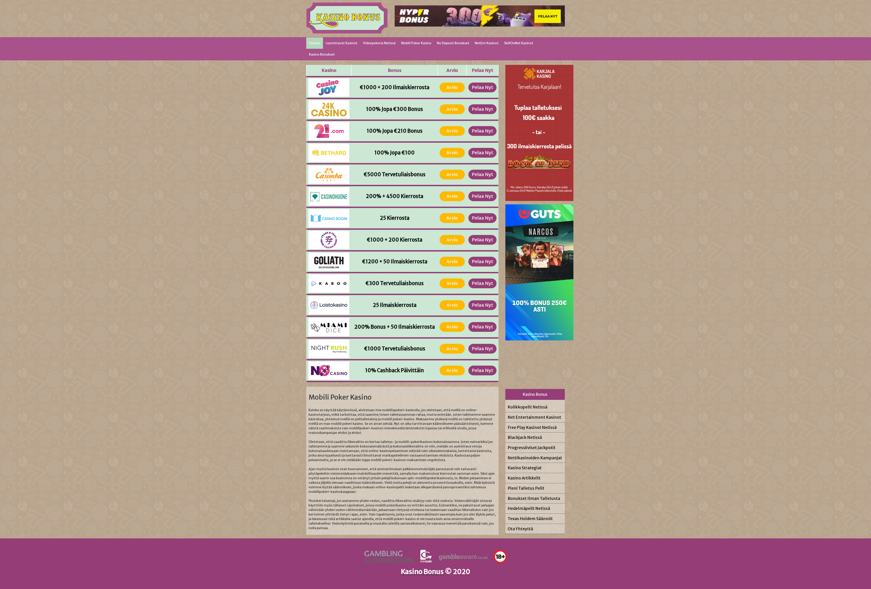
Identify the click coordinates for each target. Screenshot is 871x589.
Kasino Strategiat (525, 467)
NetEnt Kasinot (487, 43)
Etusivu (316, 43)
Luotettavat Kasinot (341, 43)
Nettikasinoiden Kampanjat (535, 457)
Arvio (452, 87)
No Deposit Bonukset (453, 43)
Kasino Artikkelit (524, 478)
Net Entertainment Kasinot (534, 417)
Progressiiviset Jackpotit (531, 447)
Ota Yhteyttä (520, 528)
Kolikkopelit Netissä (527, 407)
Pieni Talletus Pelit (526, 488)
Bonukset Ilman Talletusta (534, 498)
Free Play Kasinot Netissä (532, 427)
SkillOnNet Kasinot (518, 43)
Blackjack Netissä (525, 437)
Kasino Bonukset (322, 54)
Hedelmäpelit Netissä (529, 508)
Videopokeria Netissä (379, 43)
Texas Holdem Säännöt (530, 518)
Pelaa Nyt (482, 87)
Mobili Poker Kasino (416, 43)
